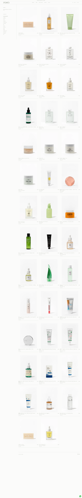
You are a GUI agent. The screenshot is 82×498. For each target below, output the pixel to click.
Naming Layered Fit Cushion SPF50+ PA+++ (26, 349)
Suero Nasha (62, 95)
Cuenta (75, 2)
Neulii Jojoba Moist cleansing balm (66, 221)
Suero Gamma (41, 95)
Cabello (4, 29)
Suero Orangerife (42, 444)
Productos (33, 2)
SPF (3, 24)
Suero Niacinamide (21, 95)
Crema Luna (20, 189)
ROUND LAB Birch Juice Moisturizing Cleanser (26, 413)
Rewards (49, 2)
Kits (3, 34)
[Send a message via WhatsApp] (80, 496)
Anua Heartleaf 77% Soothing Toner (66, 413)
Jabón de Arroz (21, 444)
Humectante (4, 23)
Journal (36, 2)
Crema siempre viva (63, 158)
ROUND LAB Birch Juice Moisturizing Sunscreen (68, 381)
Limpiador (4, 17)
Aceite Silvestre (21, 221)
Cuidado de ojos (5, 22)
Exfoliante (4, 18)
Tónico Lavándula (63, 64)
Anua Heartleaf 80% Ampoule (44, 413)
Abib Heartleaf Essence (43, 221)
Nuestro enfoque (41, 2)
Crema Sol (41, 158)
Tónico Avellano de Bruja (44, 64)
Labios (4, 28)
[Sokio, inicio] (6, 2)
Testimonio (45, 2)
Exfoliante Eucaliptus (22, 64)
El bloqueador (41, 189)
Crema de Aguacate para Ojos (23, 158)
